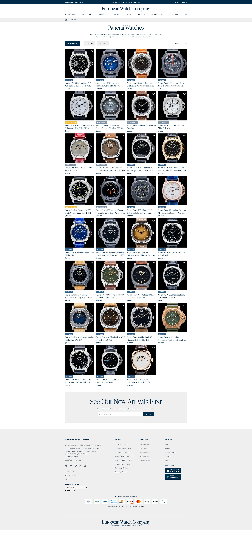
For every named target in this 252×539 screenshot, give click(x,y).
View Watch (79, 63)
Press (167, 460)
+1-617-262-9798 (71, 457)
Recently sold (145, 452)
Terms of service (71, 475)
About (167, 448)
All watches (144, 444)
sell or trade (157, 14)
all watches (70, 14)
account (175, 14)
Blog (167, 444)
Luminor (89, 43)
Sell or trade (144, 456)
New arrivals (144, 448)
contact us (128, 37)
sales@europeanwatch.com (74, 2)
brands (117, 14)
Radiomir (102, 43)
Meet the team (170, 452)
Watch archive (145, 460)
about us (141, 14)
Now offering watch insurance (126, 2)
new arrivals (87, 14)
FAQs (67, 479)
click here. (152, 37)
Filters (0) (71, 43)
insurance (103, 14)
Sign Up (148, 414)
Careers (168, 456)
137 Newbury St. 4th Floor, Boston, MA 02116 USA (84, 448)
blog (129, 14)
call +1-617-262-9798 (181, 2)
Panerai (73, 19)
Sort (176, 43)
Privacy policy (70, 471)
